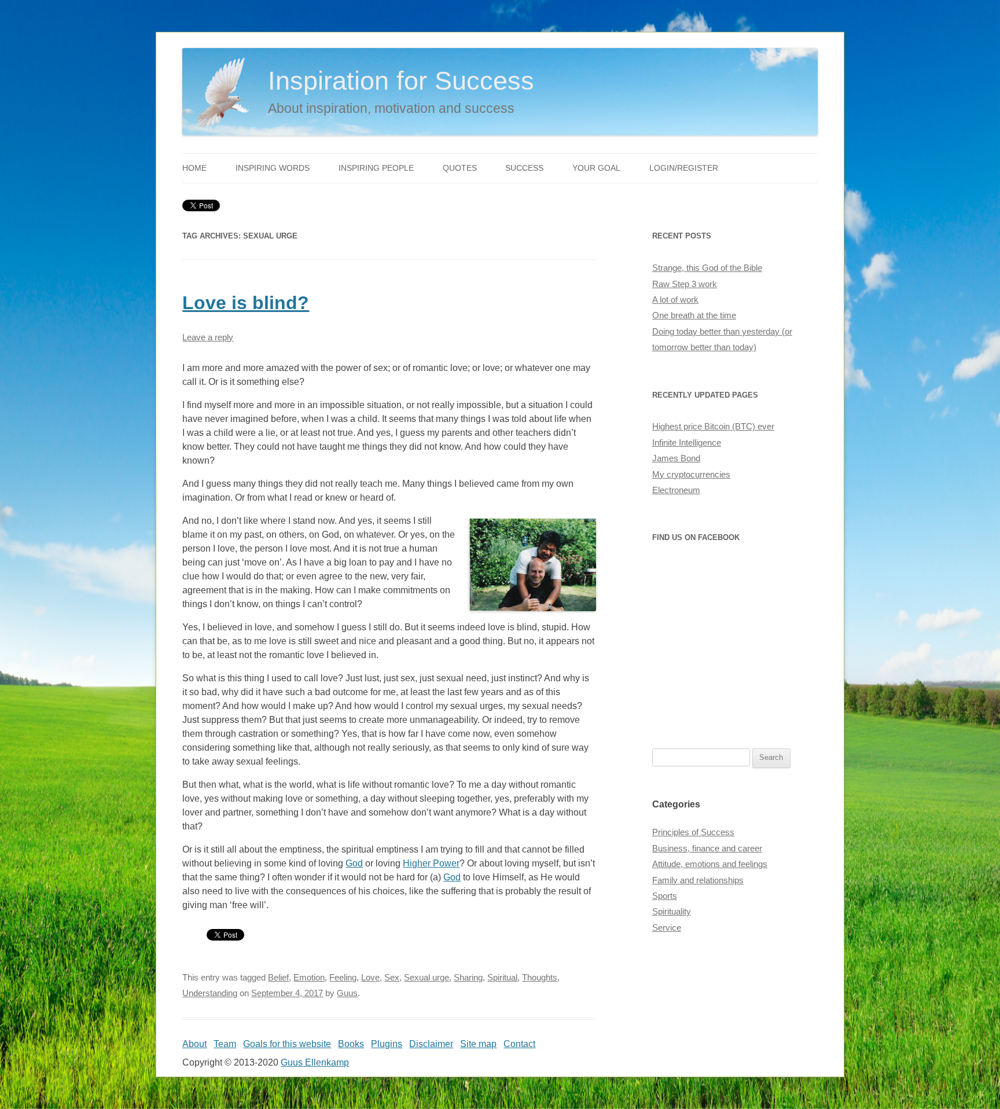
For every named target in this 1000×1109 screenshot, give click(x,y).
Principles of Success (693, 832)
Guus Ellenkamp (315, 1062)
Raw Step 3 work (684, 284)
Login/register (683, 168)
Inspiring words (273, 168)
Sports (664, 896)
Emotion (309, 977)
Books (351, 1044)
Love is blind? (245, 302)
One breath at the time (694, 315)
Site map (478, 1044)
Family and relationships (698, 880)
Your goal (596, 168)
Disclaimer (431, 1044)
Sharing (468, 977)
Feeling (342, 977)
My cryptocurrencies (691, 474)
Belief (278, 977)
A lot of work (675, 299)
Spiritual (502, 977)
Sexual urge (426, 977)
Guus (347, 993)
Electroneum (676, 490)
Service (666, 927)
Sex (391, 977)
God (354, 863)
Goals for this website (287, 1044)
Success (524, 168)
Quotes (460, 168)
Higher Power (431, 863)
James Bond (676, 458)
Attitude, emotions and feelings (709, 864)
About (194, 1044)
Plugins (386, 1044)
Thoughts (539, 977)
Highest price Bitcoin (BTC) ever (713, 426)
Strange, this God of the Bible (707, 268)
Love (370, 977)
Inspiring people (376, 168)
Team (225, 1044)
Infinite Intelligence (686, 442)
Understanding (209, 993)
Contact (519, 1044)
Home (194, 168)
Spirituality (671, 911)
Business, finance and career (707, 848)
